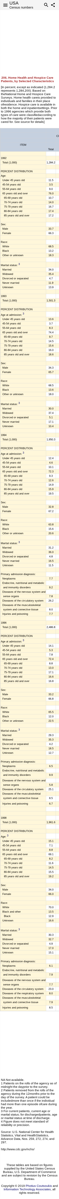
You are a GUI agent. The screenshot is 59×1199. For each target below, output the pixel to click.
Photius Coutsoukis (39, 1185)
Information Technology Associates (27, 1189)
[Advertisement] (29, 39)
